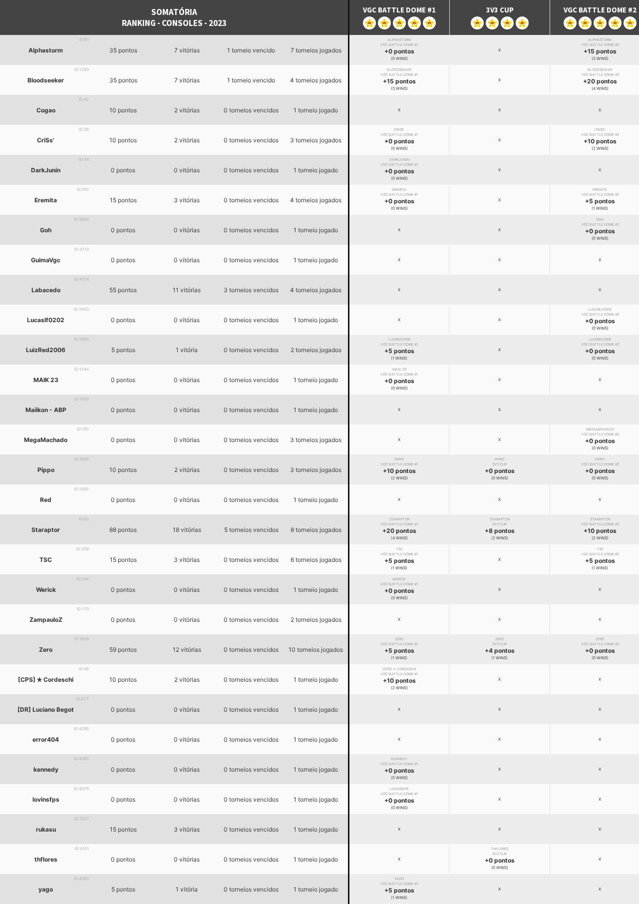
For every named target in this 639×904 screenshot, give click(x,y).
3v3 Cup (500, 9)
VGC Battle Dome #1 (399, 9)
